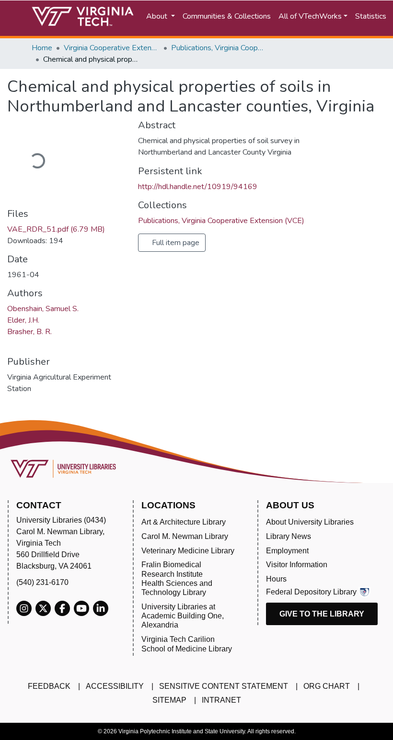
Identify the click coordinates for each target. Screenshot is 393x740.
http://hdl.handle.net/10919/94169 (197, 186)
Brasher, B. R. (29, 331)
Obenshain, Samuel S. (43, 308)
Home (42, 48)
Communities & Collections (227, 16)
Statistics (370, 16)
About (157, 16)
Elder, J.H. (23, 320)
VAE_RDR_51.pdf (56, 229)
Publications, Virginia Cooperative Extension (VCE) (219, 48)
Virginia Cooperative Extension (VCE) (112, 48)
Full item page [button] (174, 242)
